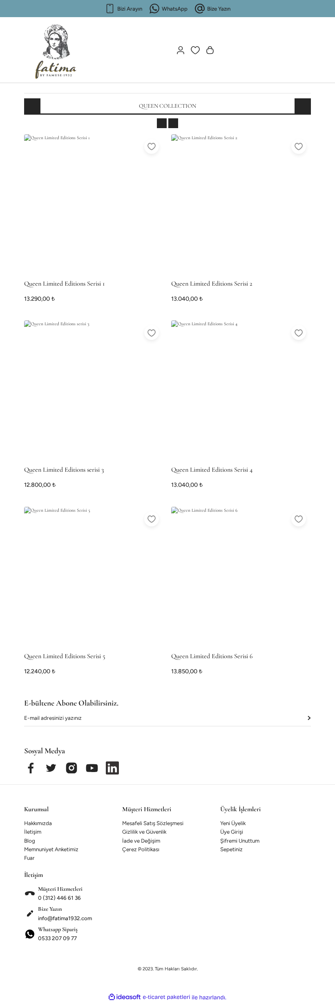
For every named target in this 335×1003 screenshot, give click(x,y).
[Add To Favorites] (151, 146)
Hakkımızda (38, 823)
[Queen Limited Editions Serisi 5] (94, 576)
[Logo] (56, 48)
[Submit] (309, 718)
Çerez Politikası (140, 849)
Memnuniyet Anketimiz (51, 849)
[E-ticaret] (166, 997)
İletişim (32, 831)
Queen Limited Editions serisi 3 (64, 470)
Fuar (29, 857)
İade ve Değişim (141, 840)
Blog (29, 840)
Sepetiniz (231, 849)
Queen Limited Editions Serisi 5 (64, 656)
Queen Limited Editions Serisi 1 (64, 284)
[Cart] (210, 50)
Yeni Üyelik (233, 823)
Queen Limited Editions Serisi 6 (212, 656)
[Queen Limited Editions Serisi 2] (241, 204)
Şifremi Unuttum (239, 840)
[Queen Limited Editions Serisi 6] (241, 576)
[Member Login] (180, 50)
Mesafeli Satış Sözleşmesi (152, 823)
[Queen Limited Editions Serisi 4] (241, 390)
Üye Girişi (231, 831)
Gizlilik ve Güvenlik (144, 831)
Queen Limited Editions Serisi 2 (211, 284)
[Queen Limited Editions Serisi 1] (94, 204)
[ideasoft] (124, 997)
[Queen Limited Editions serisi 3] (94, 390)
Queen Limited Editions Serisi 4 (211, 470)
